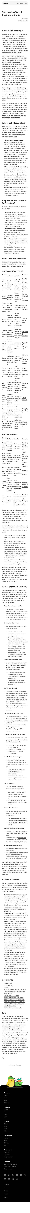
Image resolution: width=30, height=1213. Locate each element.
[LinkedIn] (9, 1179)
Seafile (24, 287)
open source (17, 1027)
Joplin (24, 397)
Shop (5, 1128)
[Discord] (5, 1175)
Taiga (23, 445)
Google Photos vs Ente (10, 1164)
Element (24, 456)
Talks (5, 1131)
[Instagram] (25, 1175)
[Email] (5, 1179)
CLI (5, 1145)
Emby (24, 320)
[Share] (3, 1058)
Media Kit (6, 1102)
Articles (6, 1191)
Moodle (24, 422)
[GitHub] (13, 1179)
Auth (5, 1112)
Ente (26, 309)
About (5, 1095)
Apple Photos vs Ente (10, 1166)
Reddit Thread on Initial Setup (13, 1008)
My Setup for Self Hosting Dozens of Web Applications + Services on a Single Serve (15, 991)
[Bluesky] (17, 1175)
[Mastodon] (9, 1175)
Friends (6, 1124)
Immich (24, 305)
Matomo (24, 482)
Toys (5, 1126)
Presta (24, 505)
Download (20, 3)
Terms (5, 1197)
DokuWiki (25, 466)
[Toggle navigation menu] (26, 3)
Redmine (24, 443)
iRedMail (25, 296)
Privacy (6, 1194)
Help (5, 1188)
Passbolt (25, 336)
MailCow (25, 300)
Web (5, 1140)
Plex (23, 322)
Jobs (5, 1100)
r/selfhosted (6, 520)
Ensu (5, 1116)
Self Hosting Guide (10, 1006)
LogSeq (24, 400)
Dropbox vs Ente (8, 1169)
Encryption (7, 1152)
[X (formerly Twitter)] (13, 1175)
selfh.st (6, 987)
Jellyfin (24, 318)
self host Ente (8, 1041)
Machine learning (8, 1157)
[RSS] (17, 1179)
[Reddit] (21, 1175)
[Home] (5, 3)
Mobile (6, 1138)
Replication (7, 1154)
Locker (6, 1114)
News (5, 1097)
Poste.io (24, 294)
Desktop (6, 1143)
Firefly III (24, 409)
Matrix (24, 452)
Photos (6, 1109)
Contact (6, 1184)
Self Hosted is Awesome (11, 995)
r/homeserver (8, 985)
